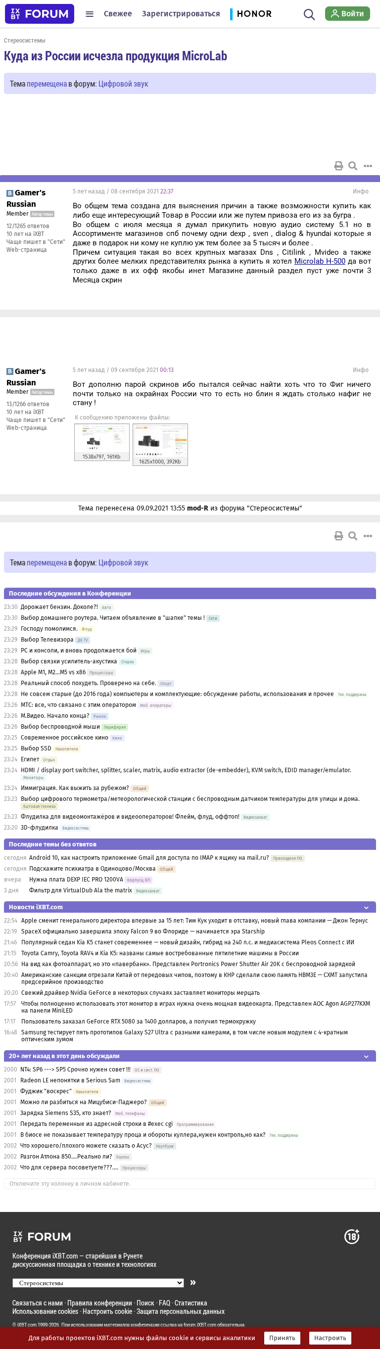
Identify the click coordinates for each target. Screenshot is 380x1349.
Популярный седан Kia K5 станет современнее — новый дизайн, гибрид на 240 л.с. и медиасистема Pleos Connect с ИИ (187, 942)
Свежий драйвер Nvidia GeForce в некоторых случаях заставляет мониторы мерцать (140, 992)
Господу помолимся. (49, 628)
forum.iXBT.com (200, 1324)
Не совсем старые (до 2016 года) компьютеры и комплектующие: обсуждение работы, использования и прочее (177, 694)
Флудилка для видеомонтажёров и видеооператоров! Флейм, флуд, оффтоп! (130, 816)
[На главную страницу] (39, 14)
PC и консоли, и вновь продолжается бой (79, 650)
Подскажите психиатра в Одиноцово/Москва (92, 868)
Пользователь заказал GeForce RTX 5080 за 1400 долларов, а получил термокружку (138, 1021)
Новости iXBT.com (36, 907)
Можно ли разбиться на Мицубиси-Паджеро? (83, 1102)
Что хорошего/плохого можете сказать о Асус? (86, 1145)
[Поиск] (309, 14)
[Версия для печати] (339, 166)
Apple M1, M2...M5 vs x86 (53, 672)
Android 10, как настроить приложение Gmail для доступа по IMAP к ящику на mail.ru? (149, 857)
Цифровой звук (123, 83)
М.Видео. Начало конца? (55, 715)
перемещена (47, 83)
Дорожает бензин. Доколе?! (59, 607)
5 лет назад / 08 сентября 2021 (123, 191)
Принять (282, 1338)
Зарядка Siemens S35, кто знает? (65, 1113)
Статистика (191, 1302)
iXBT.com (27, 1324)
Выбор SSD (36, 748)
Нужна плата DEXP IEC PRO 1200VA (76, 879)
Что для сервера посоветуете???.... (69, 1167)
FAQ (164, 1302)
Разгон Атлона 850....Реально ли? (66, 1156)
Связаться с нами (37, 1302)
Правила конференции (99, 1302)
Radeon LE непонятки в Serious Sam (70, 1080)
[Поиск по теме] (353, 166)
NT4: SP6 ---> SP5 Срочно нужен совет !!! (75, 1069)
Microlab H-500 (319, 261)
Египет (30, 759)
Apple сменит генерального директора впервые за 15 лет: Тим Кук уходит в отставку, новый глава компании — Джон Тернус (194, 920)
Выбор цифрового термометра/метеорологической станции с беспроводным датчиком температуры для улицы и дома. (190, 798)
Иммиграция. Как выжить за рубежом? (75, 788)
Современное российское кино (64, 737)
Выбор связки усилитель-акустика (69, 661)
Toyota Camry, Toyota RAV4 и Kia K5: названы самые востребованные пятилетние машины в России (160, 953)
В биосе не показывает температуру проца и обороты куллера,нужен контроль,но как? (143, 1134)
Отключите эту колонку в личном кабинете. (70, 1183)
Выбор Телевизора (47, 639)
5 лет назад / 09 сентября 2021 (123, 370)
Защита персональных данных (181, 1311)
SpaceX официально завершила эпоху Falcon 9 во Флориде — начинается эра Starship (143, 931)
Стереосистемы (25, 40)
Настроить (330, 1338)
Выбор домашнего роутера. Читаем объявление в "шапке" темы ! (113, 617)
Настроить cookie (107, 1311)
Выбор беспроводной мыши (60, 726)
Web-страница (26, 249)
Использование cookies (45, 1311)
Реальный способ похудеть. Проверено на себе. (88, 683)
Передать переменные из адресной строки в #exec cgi (96, 1123)
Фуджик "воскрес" (46, 1091)
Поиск (145, 1302)
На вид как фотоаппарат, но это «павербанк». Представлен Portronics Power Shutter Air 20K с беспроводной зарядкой (188, 964)
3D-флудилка (39, 827)
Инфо (361, 191)
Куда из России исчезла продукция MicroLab (115, 55)
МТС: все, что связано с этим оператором (78, 704)
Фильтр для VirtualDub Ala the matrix (80, 890)
